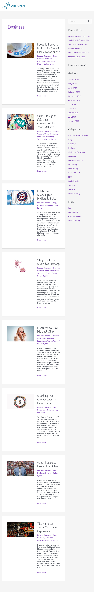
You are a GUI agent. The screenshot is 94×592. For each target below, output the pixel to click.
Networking (49, 410)
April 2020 (72, 88)
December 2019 (74, 96)
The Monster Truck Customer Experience (47, 527)
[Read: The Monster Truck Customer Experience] (20, 529)
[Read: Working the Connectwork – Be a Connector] (20, 401)
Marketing (41, 61)
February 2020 (74, 92)
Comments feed (74, 216)
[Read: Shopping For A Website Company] (20, 266)
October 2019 (74, 100)
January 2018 (73, 121)
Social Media (73, 181)
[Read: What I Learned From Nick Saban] (20, 468)
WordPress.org (74, 220)
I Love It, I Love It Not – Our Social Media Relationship (48, 48)
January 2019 (73, 113)
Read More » (42, 96)
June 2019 (72, 108)
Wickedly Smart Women (77, 44)
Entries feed (73, 212)
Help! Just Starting (52, 270)
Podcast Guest (74, 173)
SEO (48, 61)
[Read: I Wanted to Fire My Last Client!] (20, 333)
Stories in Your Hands (76, 57)
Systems (48, 473)
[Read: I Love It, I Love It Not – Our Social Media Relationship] (20, 50)
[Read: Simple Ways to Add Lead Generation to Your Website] (20, 122)
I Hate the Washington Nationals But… (47, 195)
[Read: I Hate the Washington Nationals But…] (20, 197)
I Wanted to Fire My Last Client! (47, 330)
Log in (70, 208)
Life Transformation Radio (78, 52)
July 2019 (72, 104)
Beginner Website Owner (78, 135)
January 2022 (73, 79)
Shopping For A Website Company (48, 262)
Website (40, 139)
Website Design (51, 273)
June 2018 (72, 117)
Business (48, 58)
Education (41, 136)
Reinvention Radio (75, 48)
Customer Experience (45, 338)
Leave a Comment (44, 56)
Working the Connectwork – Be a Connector (47, 399)
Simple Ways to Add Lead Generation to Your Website (47, 121)
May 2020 (72, 84)
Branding (40, 58)
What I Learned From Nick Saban (47, 464)
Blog (54, 56)
